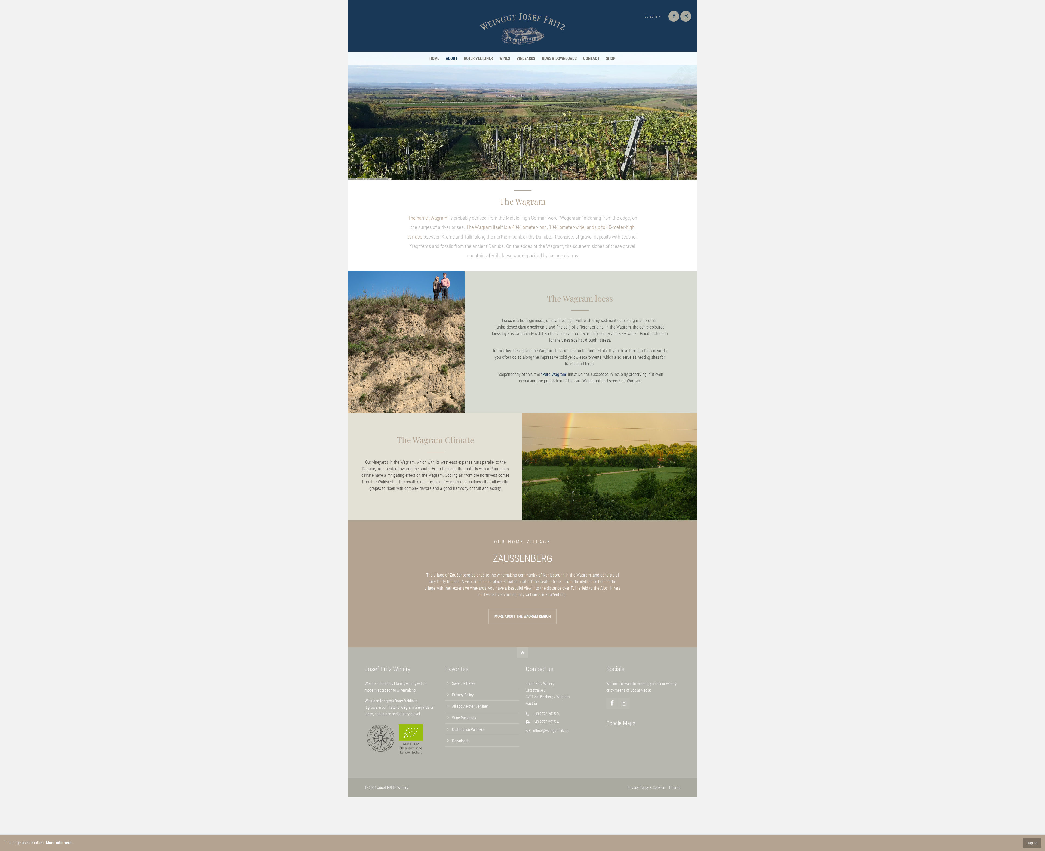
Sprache (650, 16)
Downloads (460, 740)
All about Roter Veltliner (470, 706)
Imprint (674, 787)
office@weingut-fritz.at (551, 730)
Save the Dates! (464, 683)
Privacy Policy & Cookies (646, 787)
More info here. (59, 842)
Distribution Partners (468, 729)
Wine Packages (464, 718)
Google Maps (620, 723)
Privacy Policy (463, 694)
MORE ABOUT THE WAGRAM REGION (522, 616)
